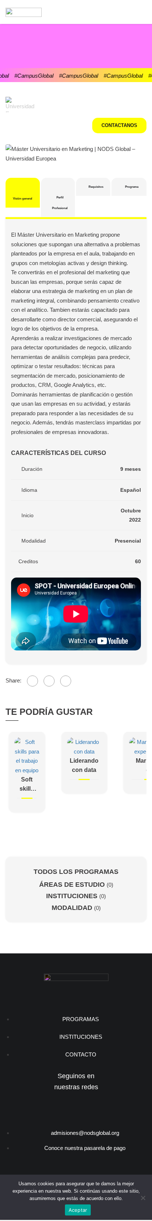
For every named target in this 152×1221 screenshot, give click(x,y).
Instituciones (72, 896)
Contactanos (119, 125)
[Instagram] (64, 1109)
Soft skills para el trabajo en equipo (27, 784)
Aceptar (78, 1210)
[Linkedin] (88, 1109)
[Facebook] (32, 681)
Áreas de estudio (73, 884)
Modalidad (73, 907)
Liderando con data (84, 765)
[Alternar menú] (140, 12)
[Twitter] (49, 681)
